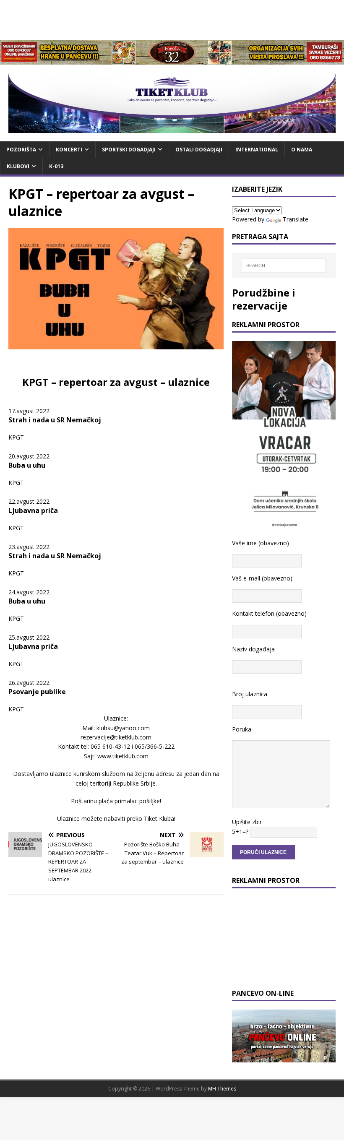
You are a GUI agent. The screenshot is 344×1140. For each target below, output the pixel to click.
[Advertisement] (172, 19)
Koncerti (69, 149)
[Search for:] (283, 265)
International (256, 149)
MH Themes (222, 1088)
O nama (301, 149)
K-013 (56, 166)
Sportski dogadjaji (129, 149)
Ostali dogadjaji (198, 149)
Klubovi (18, 166)
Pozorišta (21, 149)
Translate (295, 219)
